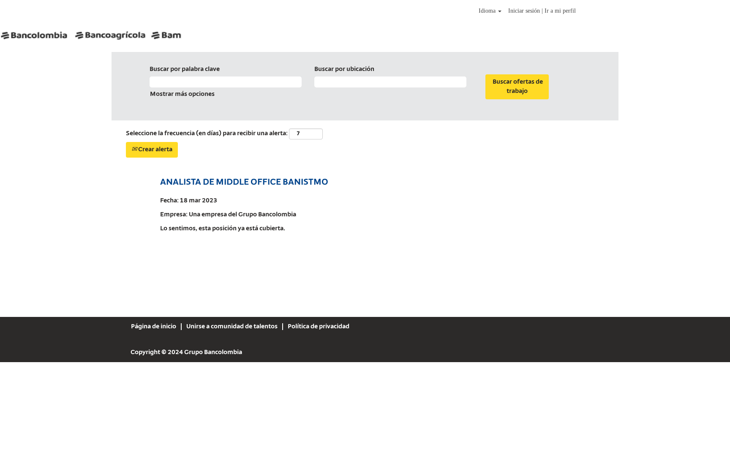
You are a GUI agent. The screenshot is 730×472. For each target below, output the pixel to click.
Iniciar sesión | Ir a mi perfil (542, 11)
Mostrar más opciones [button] (182, 94)
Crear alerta (154, 149)
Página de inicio (153, 326)
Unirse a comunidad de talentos (232, 326)
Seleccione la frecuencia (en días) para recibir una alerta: (207, 133)
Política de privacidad (318, 326)
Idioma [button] (488, 11)
